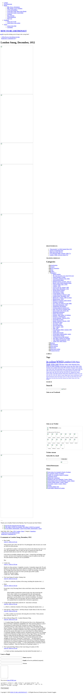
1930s (50, 369)
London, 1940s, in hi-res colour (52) (59, 255)
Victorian (73, 367)
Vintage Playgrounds (58, 332)
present (80, 367)
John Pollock (55, 373)
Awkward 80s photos (58, 280)
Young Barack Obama (58, 335)
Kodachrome (51, 376)
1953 (47, 375)
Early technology (54, 268)
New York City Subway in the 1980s (62, 303)
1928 (60, 372)
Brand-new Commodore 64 (8, 38)
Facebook (58, 370)
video (53, 372)
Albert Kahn (59, 369)
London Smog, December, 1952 (61, 296)
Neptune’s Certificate (58, 302)
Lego (64, 370)
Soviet (64, 376)
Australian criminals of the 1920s (61, 278)
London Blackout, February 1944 (61, 294)
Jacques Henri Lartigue (59, 290)
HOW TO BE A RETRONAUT (14, 31)
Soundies (57, 366)
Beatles (66, 375)
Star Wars (73, 366)
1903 (56, 372)
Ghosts (68, 366)
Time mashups (54, 346)
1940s (66, 364)
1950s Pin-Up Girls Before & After (11, 37)
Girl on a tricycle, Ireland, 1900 (61, 287)
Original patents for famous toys (61, 308)
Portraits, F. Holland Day (59, 316)
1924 (79, 373)
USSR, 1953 (56, 331)
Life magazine (69, 369)
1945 (53, 369)
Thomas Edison (65, 373)
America (78, 372)
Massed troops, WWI (58, 299)
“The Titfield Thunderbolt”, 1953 (61, 340)
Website (25, 663)
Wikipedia (74, 364)
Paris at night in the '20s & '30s (61, 310)
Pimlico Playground (58, 313)
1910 (47, 369)
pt (2, 34)
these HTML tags (11, 680)
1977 (69, 372)
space (80, 376)
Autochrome (63, 366)
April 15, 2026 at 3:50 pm (10, 564)
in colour (51, 361)
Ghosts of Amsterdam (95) (56, 250)
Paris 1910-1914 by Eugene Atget (61, 309)
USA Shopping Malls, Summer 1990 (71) (60, 253)
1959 (67, 372)
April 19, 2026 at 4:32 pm (10, 578)
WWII (59, 361)
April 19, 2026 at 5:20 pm (10, 585)
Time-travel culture (55, 349)
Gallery (52, 271)
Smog (22, 531)
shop (78, 376)
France (61, 370)
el (1, 34)
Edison (54, 370)
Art (60, 375)
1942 (81, 373)
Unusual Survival (54, 350)
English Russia (76, 375)
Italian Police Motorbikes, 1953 (61, 289)
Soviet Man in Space (58, 319)
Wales (77, 366)
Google (80, 375)
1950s (53, 364)
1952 (14, 531)
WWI (73, 369)
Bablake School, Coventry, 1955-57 (62, 281)
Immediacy (33, 531)
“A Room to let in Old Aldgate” (61, 337)
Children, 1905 (56, 286)
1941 (62, 372)
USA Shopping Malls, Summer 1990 (62, 329)
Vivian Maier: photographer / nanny (33, 528)
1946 (69, 364)
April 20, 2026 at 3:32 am (10, 604)
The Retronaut (54, 344)
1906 (79, 369)
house (62, 367)
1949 (65, 372)
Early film (51, 370)
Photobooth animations (59, 312)
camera (76, 369)
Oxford (55, 376)
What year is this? (70, 376)
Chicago (61, 364)
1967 (56, 375)
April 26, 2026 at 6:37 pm (10, 619)
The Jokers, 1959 (57, 324)
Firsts (51, 270)
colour (76, 367)
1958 (55, 369)
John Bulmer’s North (58, 292)
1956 (49, 375)
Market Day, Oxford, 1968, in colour (62, 297)
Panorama (60, 373)
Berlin (69, 375)
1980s (59, 375)
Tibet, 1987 (56, 328)
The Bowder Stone (20, 525)
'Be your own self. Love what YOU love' (63, 275)
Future (47, 373)
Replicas (52, 343)
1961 (54, 375)
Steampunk (75, 370)
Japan (64, 369)
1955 (81, 369)
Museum (67, 370)
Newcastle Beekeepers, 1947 (60, 305)
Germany (51, 373)
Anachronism (53, 265)
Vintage (47, 372)
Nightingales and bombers (59, 306)
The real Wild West (58, 325)
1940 (56, 364)
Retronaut (71, 370)
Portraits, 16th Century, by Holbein (62, 315)
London (18, 531)
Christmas (68, 367)
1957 (52, 375)
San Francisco (60, 376)
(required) (27, 657)
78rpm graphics (57, 274)
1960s (47, 370)
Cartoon (71, 375)
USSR (79, 370)
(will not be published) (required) (33, 660)
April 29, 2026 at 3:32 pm (10, 648)
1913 (58, 372)
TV (66, 376)
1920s (80, 366)
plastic (51, 372)
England (48, 367)
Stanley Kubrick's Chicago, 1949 (61, 321)
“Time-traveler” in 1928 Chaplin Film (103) (61, 249)
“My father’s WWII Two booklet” (31, 527)
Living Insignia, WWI (58, 293)
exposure (76, 373)
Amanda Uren (73, 372)
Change (52, 266)
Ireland (47, 376)
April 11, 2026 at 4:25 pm (10, 542)
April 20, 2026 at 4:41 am (10, 611)
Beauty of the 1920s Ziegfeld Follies (62, 283)
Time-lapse (53, 347)
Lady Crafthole (53, 367)
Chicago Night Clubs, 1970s (60, 284)
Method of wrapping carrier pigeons (62, 300)
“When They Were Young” (60, 341)
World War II (71, 373)
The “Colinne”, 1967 (58, 326)
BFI (65, 367)
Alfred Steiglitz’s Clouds (59, 277)
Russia (59, 367)
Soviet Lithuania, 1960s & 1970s (61, 318)
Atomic (63, 375)
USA (73, 362)
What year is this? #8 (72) (56, 252)
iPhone (75, 376)
